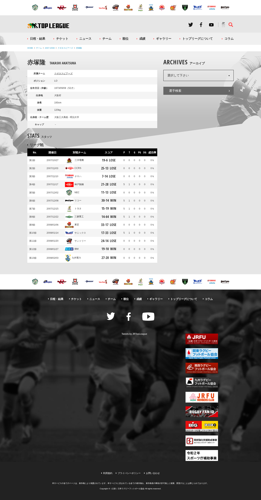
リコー (78, 200)
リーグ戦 (37, 144)
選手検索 (175, 90)
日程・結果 (37, 38)
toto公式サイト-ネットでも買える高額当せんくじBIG (202, 426)
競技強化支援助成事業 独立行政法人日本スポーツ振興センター (202, 440)
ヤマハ (78, 176)
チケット (62, 38)
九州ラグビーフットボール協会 (202, 382)
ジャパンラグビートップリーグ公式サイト (48, 25)
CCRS (78, 168)
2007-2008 (50, 48)
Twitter (190, 24)
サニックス (80, 233)
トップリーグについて (197, 38)
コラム (229, 38)
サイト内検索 (230, 24)
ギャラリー (163, 38)
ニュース (85, 38)
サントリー (80, 241)
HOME (30, 48)
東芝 (77, 224)
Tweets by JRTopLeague (134, 334)
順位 (125, 38)
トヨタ (78, 208)
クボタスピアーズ (65, 48)
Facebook (201, 24)
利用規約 (107, 473)
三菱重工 (79, 216)
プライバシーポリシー (129, 473)
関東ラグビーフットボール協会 (202, 353)
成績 (142, 38)
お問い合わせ (153, 473)
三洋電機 (79, 160)
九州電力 (76, 257)
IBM (77, 249)
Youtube (211, 24)
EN (223, 26)
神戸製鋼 (79, 184)
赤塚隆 (79, 48)
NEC (77, 192)
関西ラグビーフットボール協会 (202, 368)
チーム (107, 38)
